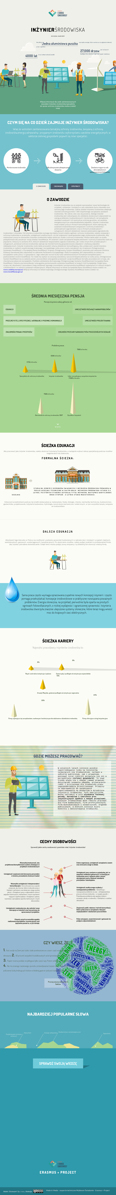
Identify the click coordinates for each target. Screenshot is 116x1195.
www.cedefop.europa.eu (13, 270)
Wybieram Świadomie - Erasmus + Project (93, 1190)
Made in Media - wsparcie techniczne (61, 1190)
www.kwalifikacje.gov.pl (13, 272)
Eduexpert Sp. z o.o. (16, 1191)
